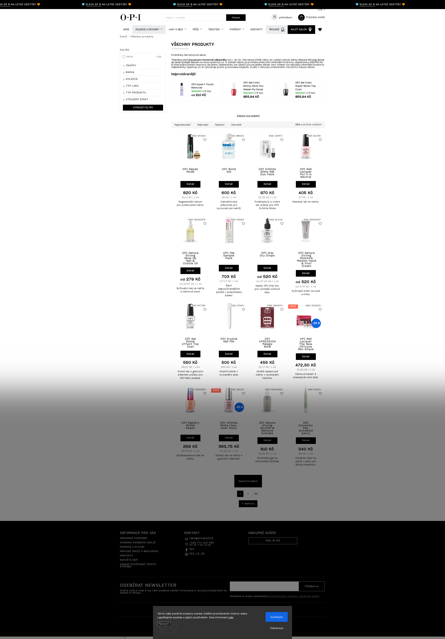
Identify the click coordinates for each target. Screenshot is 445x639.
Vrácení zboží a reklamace (139, 551)
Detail (190, 184)
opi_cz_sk (197, 554)
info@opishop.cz (201, 538)
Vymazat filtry (143, 107)
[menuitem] (126, 29)
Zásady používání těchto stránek (138, 565)
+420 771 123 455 (201, 544)
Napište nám (129, 560)
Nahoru (250, 504)
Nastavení (164, 623)
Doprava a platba (132, 547)
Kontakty (126, 556)
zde (230, 618)
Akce (143, 56)
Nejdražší (220, 124)
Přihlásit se (311, 586)
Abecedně (236, 124)
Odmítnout (276, 628)
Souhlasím (276, 617)
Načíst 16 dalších (248, 481)
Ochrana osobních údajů (138, 543)
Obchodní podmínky (133, 538)
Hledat (236, 17)
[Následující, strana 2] (248, 494)
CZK (320, 9)
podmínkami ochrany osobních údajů (295, 596)
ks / (273, 540)
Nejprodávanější (183, 124)
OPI (191, 549)
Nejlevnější (202, 124)
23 (256, 494)
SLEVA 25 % (84, 4)
